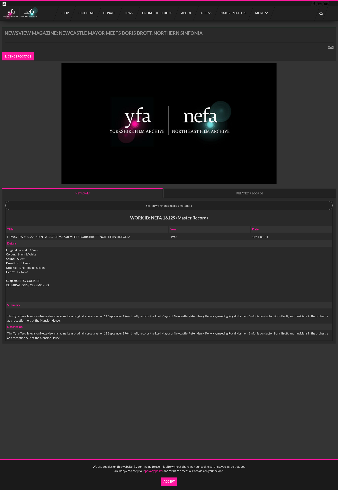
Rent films (86, 13)
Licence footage (18, 56)
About (186, 13)
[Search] (321, 13)
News (129, 13)
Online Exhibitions (157, 13)
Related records (249, 193)
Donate (109, 13)
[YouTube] (326, 4)
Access (206, 13)
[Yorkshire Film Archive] (20, 13)
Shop (65, 13)
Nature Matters (233, 13)
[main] (169, 195)
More (259, 13)
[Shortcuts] (331, 46)
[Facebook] (314, 4)
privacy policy (154, 471)
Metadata (82, 193)
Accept (169, 481)
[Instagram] (320, 4)
